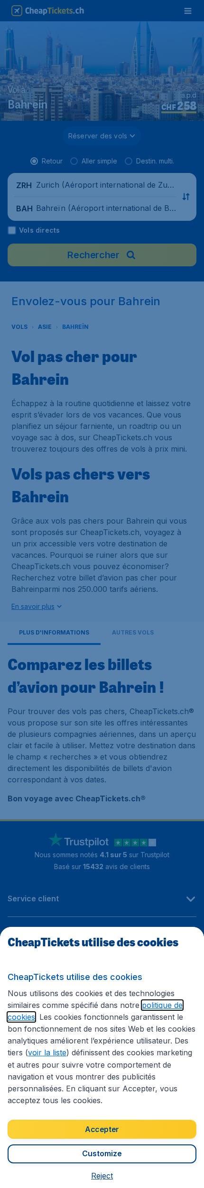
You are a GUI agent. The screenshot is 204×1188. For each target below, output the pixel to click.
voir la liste (47, 1052)
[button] (102, 1175)
